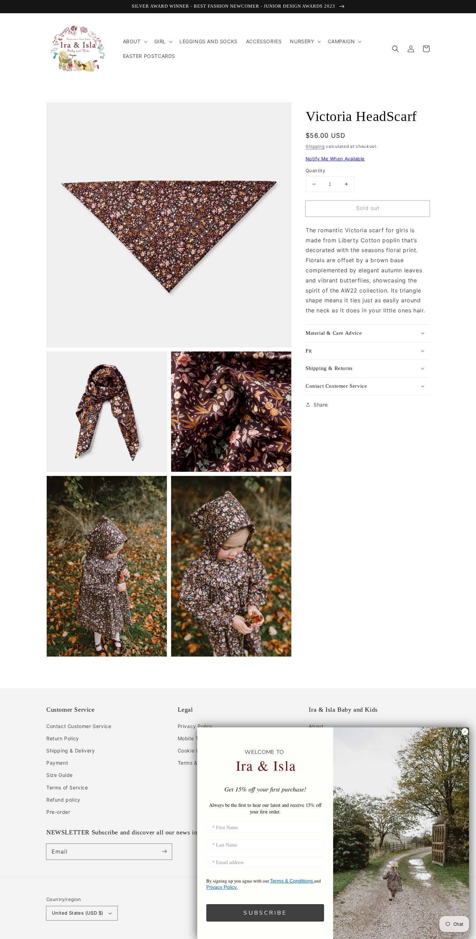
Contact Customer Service (78, 726)
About (316, 726)
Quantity (315, 170)
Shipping (315, 146)
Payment (57, 763)
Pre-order (58, 812)
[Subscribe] (164, 851)
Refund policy (63, 800)
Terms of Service (67, 787)
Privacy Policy (195, 726)
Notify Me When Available (335, 158)
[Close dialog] (464, 731)
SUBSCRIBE (265, 913)
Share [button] (321, 404)
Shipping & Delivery (70, 751)
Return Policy (62, 738)
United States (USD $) (77, 913)
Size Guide (59, 775)
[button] (134, 41)
